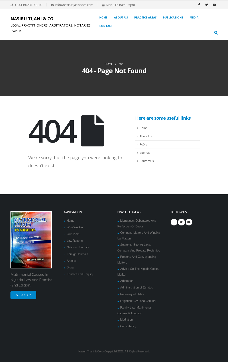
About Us (146, 136)
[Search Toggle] (216, 33)
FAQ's (143, 144)
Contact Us (147, 161)
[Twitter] (207, 5)
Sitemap (145, 153)
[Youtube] (214, 5)
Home (103, 17)
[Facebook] (199, 5)
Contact (106, 26)
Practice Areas (145, 17)
